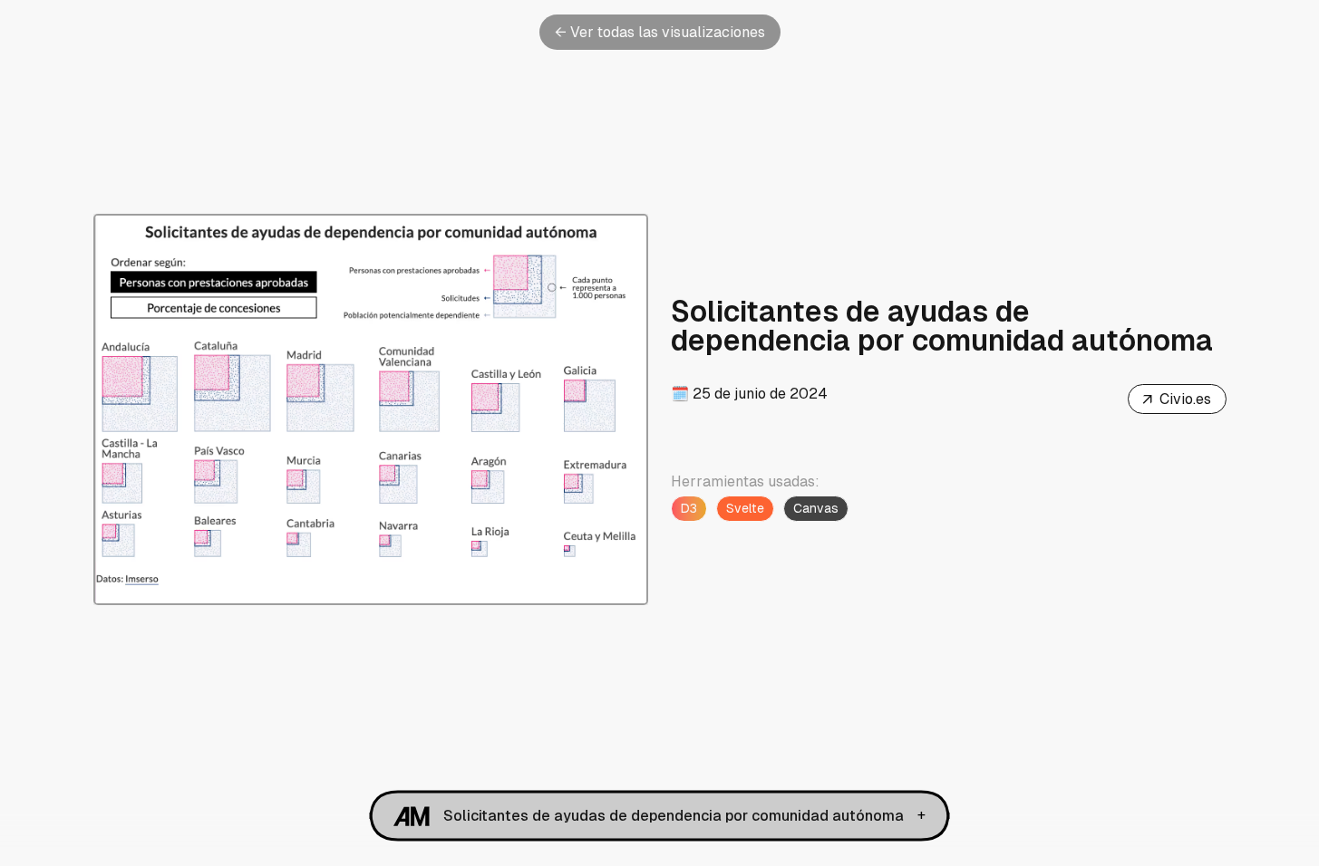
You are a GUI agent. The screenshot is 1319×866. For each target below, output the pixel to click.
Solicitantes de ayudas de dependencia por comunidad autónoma (673, 815)
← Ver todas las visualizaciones (660, 32)
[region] (371, 409)
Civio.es (1176, 400)
